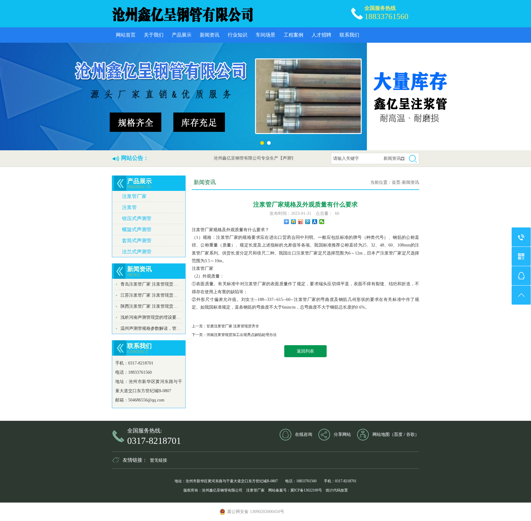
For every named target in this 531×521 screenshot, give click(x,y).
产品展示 (181, 34)
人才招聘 (321, 34)
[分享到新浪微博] (300, 221)
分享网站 (342, 434)
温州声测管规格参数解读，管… (150, 328)
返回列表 (305, 351)
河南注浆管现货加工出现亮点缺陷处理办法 (241, 335)
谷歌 (410, 434)
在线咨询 (303, 434)
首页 (396, 182)
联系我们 (349, 34)
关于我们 (153, 34)
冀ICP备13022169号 (306, 490)
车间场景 (265, 34)
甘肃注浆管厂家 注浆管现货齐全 (232, 326)
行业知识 (237, 34)
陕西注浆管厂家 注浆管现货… (149, 306)
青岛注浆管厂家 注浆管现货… (149, 284)
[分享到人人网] (314, 221)
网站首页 (126, 34)
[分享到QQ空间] (293, 221)
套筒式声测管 (136, 240)
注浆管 (129, 207)
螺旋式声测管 (136, 229)
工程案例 (293, 34)
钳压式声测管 (136, 218)
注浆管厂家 (134, 196)
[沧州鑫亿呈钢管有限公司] (182, 14)
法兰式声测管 (136, 251)
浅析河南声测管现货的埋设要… (150, 317)
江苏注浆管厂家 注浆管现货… (149, 295)
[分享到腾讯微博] (307, 221)
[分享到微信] (321, 221)
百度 (398, 434)
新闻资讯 (209, 34)
